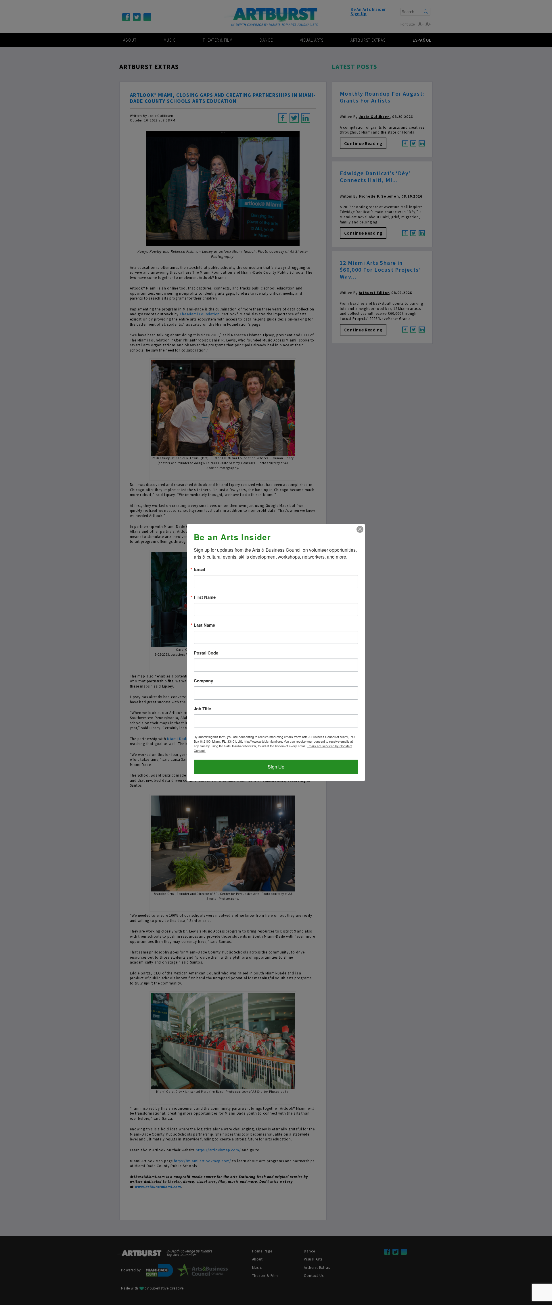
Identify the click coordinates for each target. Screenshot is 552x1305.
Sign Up (276, 766)
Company (203, 681)
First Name (205, 597)
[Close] (359, 529)
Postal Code (206, 653)
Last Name (204, 625)
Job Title (202, 708)
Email (199, 569)
